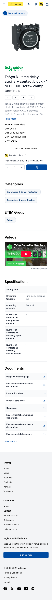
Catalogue (11, 408)
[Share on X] (15, 97)
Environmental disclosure (19, 434)
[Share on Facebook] (8, 97)
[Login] (35, 4)
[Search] (29, 4)
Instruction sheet (14, 393)
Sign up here (26, 555)
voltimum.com (10, 529)
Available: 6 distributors (26, 148)
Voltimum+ (8, 491)
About (6, 506)
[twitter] (12, 588)
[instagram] (33, 588)
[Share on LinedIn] (23, 97)
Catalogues (8, 520)
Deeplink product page (17, 376)
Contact (7, 511)
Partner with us (10, 515)
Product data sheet (15, 400)
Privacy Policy (10, 577)
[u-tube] (19, 588)
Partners (7, 487)
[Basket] (47, 4)
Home (6, 468)
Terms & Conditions (12, 573)
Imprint (6, 582)
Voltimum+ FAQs (11, 524)
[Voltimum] (15, 4)
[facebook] (5, 588)
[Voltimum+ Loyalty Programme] (41, 4)
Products (7, 482)
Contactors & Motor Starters (21, 200)
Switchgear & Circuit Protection (22, 192)
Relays (10, 220)
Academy (8, 477)
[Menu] (4, 4)
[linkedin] (26, 588)
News (6, 473)
